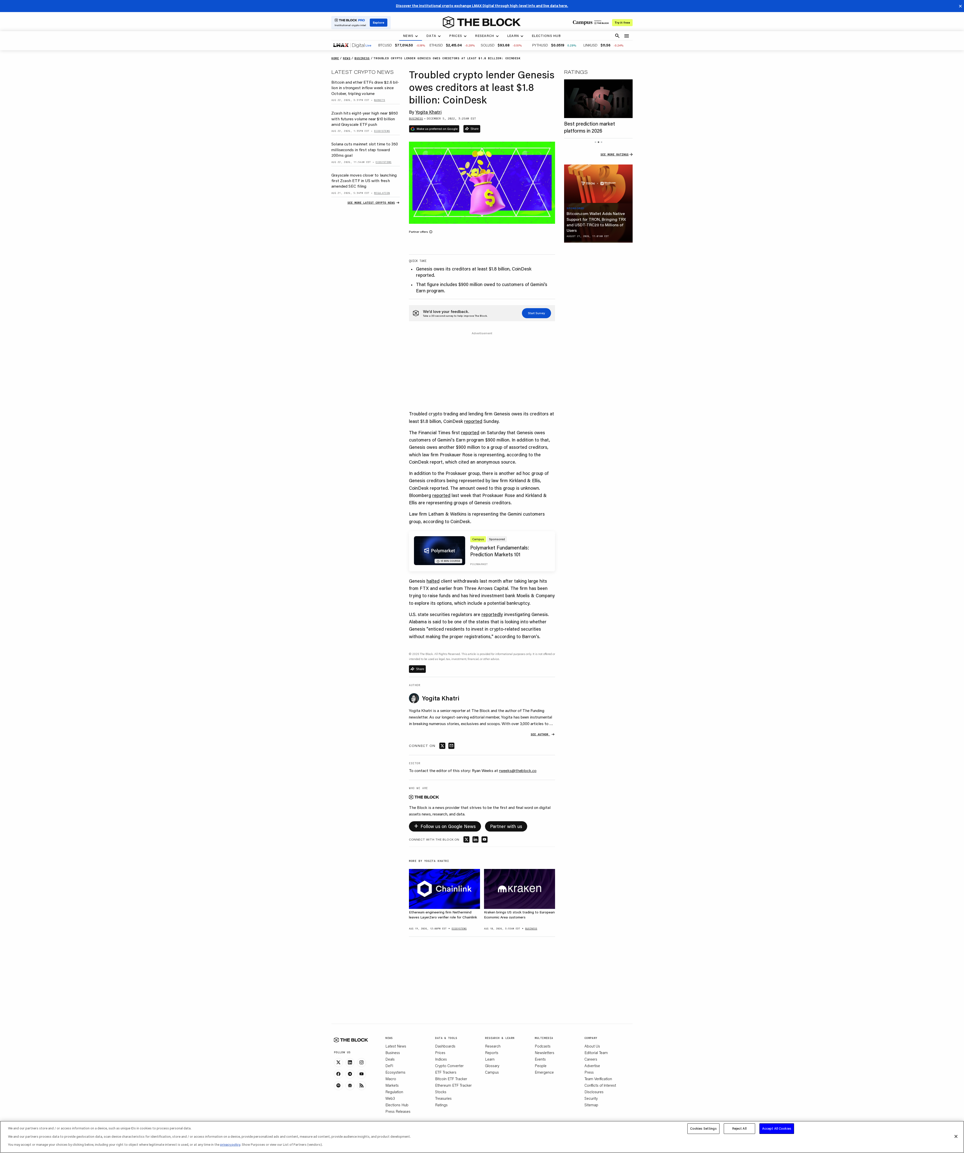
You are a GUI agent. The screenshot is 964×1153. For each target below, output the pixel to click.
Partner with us (506, 826)
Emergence (544, 1072)
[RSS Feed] (361, 1085)
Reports (491, 1053)
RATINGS (576, 72)
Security (591, 1098)
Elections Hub (396, 1105)
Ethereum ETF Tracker (453, 1085)
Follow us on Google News (445, 825)
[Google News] (349, 1085)
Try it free (622, 22)
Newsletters (544, 1053)
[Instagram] (361, 1062)
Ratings (441, 1105)
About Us (592, 1046)
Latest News (395, 1046)
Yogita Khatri (428, 112)
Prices (440, 1053)
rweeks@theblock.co (517, 770)
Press (589, 1072)
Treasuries (443, 1098)
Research (493, 1046)
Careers (590, 1059)
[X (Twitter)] (338, 1062)
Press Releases (397, 1111)
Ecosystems (395, 1072)
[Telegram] (349, 1074)
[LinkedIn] (349, 1062)
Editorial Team (596, 1053)
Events (540, 1059)
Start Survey (536, 313)
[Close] (955, 1136)
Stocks (440, 1092)
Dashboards (445, 1046)
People (541, 1066)
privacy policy (230, 1144)
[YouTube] (361, 1074)
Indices (441, 1059)
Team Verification (598, 1079)
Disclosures (594, 1092)
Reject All (739, 1128)
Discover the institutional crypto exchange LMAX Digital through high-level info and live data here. (482, 6)
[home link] (481, 22)
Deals (390, 1059)
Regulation (394, 1092)
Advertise (592, 1066)
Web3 (390, 1098)
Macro (390, 1079)
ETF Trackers (445, 1072)
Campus (492, 1072)
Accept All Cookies (776, 1128)
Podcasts (543, 1046)
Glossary (492, 1066)
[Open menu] (627, 36)
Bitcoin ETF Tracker (451, 1079)
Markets (392, 1085)
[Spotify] (338, 1085)
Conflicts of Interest (600, 1085)
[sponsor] (598, 183)
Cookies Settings (703, 1128)
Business (392, 1053)
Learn (490, 1059)
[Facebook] (338, 1074)
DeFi (389, 1066)
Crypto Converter (449, 1066)
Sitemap (591, 1105)
